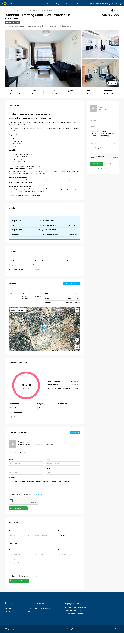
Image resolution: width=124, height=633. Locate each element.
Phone (48, 459)
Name (11, 459)
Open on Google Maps (72, 284)
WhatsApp (49, 444)
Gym (37, 270)
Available (16, 22)
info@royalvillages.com (44, 608)
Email (11, 468)
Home (49, 4)
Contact (80, 4)
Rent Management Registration (76, 607)
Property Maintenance (73, 610)
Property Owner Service (73, 604)
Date (35, 531)
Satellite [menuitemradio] (21, 310)
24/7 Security (15, 261)
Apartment (16, 10)
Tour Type (12, 531)
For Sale (8, 22)
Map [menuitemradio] (13, 310)
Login (109, 4)
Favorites (116, 4)
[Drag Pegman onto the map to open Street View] (77, 347)
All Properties (58, 4)
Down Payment (39, 404)
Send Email (96, 164)
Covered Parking (17, 270)
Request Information (18, 508)
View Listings (75, 432)
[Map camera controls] (77, 340)
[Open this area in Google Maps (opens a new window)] (12, 350)
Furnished (38, 265)
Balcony (14, 265)
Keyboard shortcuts (55, 350)
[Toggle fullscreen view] (77, 310)
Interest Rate (63, 404)
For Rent (9, 608)
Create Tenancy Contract (74, 614)
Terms (78, 350)
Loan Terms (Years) (16, 413)
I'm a (48, 468)
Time (60, 531)
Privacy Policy (71, 629)
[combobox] (63, 473)
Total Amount (14, 404)
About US (89, 4)
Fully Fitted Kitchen (41, 261)
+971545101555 (101, 4)
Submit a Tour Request (19, 581)
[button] (44, 326)
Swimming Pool (64, 261)
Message (12, 477)
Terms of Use (37, 494)
